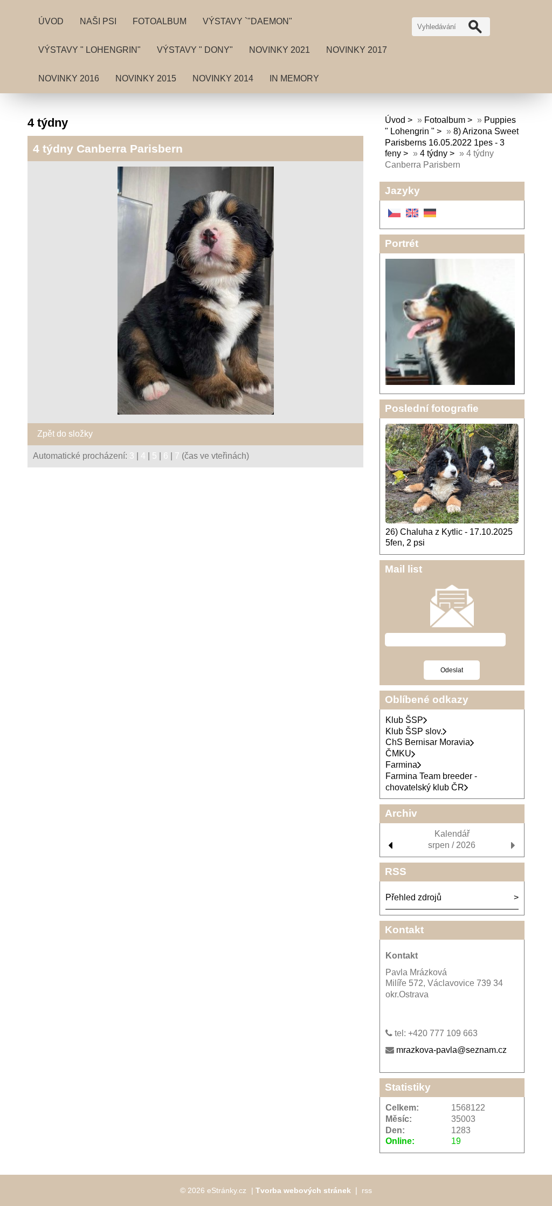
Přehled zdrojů (413, 897)
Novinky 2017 (356, 49)
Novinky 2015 (145, 78)
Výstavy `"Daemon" (247, 21)
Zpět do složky (65, 433)
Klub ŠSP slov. (414, 731)
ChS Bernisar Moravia (427, 742)
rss (367, 1190)
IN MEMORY (294, 78)
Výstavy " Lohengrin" (89, 49)
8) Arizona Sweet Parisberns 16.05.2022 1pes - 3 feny (452, 142)
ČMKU (398, 753)
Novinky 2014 (222, 78)
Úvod (51, 21)
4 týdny (433, 153)
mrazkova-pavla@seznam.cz (451, 1050)
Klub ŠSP (404, 720)
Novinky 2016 (68, 78)
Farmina (401, 764)
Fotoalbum (160, 21)
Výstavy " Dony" (195, 49)
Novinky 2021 (279, 49)
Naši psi (98, 21)
